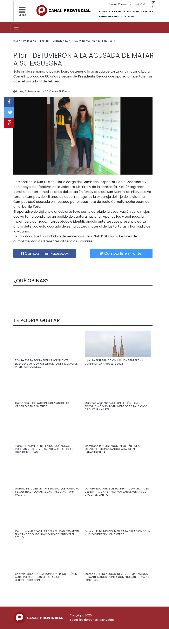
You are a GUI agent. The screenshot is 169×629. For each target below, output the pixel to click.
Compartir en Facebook (46, 253)
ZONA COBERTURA (143, 11)
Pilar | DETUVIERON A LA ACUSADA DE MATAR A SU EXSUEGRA (77, 41)
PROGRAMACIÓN (121, 11)
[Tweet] (9, 112)
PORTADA (104, 11)
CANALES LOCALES (109, 16)
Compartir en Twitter (123, 253)
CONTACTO (127, 16)
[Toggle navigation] (16, 27)
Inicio (17, 41)
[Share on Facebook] (9, 102)
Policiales (29, 41)
